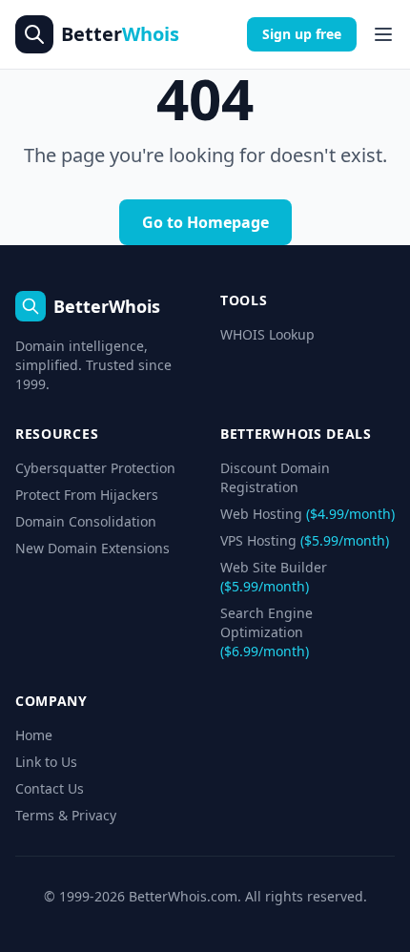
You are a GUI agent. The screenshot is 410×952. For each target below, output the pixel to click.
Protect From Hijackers (86, 495)
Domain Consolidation (85, 521)
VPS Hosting (304, 540)
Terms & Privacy (65, 815)
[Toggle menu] (383, 34)
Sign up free (301, 34)
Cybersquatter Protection (95, 468)
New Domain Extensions (92, 548)
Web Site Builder (273, 576)
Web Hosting (307, 514)
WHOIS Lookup (267, 334)
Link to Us (46, 762)
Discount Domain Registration (275, 477)
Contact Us (49, 788)
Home (33, 735)
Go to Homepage (205, 222)
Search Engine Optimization (266, 632)
